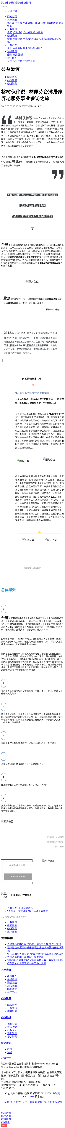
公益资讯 (12, 83)
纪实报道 (12, 925)
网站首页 (12, 16)
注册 (15, 11)
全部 (9, 32)
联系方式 (6, 1058)
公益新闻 (12, 80)
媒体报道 (12, 931)
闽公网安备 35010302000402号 (46, 1102)
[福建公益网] (32, 2)
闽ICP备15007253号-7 (15, 1102)
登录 (9, 11)
